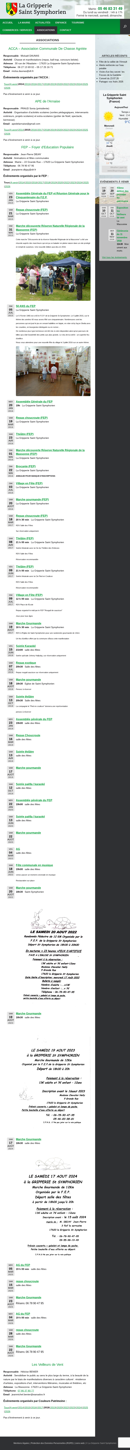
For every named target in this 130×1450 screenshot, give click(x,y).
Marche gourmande (28, 679)
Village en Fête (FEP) (29, 483)
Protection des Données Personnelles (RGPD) (52, 1443)
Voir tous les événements (114, 257)
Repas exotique (26, 662)
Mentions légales (21, 1443)
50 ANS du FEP (26, 306)
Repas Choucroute (28, 735)
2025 (85, 84)
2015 (27, 84)
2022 (66, 84)
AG (18, 849)
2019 (53, 84)
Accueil (8, 22)
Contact (65, 30)
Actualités (42, 22)
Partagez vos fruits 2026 (111, 81)
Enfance (61, 22)
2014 (21, 129)
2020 (59, 84)
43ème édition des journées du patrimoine (122, 194)
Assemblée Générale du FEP (34, 401)
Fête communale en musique (34, 865)
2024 (79, 84)
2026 (7, 87)
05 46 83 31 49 (110, 8)
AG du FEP (23, 1265)
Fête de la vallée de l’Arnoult (113, 61)
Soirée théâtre (25, 696)
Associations (46, 30)
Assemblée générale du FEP (34, 719)
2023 (72, 84)
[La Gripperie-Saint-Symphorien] (36, 9)
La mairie (24, 22)
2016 (34, 84)
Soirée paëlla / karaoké (30, 784)
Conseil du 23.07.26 (109, 78)
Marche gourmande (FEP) (32, 499)
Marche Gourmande (28, 623)
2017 (40, 84)
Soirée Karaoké (26, 646)
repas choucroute (27, 1281)
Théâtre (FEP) (25, 434)
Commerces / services (17, 30)
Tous (6, 84)
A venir (13, 84)
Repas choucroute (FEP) (32, 209)
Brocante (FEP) (26, 466)
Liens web (79, 1443)
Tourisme (78, 22)
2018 (46, 84)
